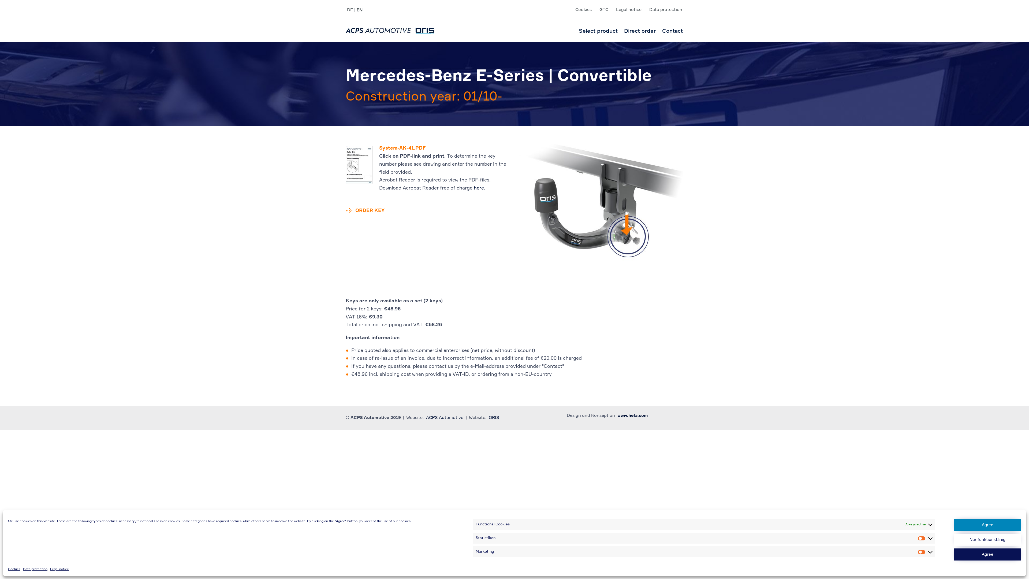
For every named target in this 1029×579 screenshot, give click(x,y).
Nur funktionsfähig (987, 540)
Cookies (14, 569)
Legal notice (59, 569)
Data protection (35, 569)
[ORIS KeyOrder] (390, 31)
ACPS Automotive (444, 418)
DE (350, 10)
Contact (672, 31)
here (479, 188)
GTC (603, 10)
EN (360, 10)
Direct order (640, 31)
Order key (370, 210)
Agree (987, 525)
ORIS (494, 418)
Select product (598, 31)
